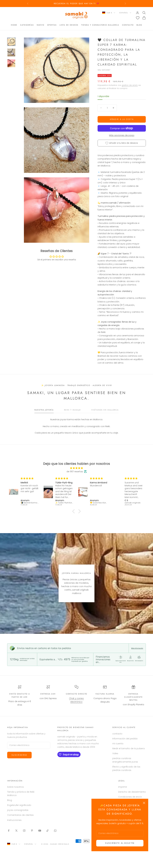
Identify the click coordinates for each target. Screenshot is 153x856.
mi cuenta (117, 743)
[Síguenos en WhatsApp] (55, 830)
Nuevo (40, 25)
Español (123, 13)
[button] (74, 511)
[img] (76, 468)
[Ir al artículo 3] (11, 63)
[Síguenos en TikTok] (47, 830)
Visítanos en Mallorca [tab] (105, 410)
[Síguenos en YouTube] (39, 830)
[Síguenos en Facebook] (8, 830)
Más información (137, 648)
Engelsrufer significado (19, 805)
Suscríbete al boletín (119, 843)
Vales (115, 753)
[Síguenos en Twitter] (16, 830)
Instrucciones (14, 820)
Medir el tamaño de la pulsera (128, 748)
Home (14, 25)
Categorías (27, 25)
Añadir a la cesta (122, 119)
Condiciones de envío (130, 796)
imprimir (122, 786)
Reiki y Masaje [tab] (72, 410)
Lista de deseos (69, 25)
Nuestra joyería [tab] (44, 410)
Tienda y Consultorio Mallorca (100, 25)
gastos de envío (130, 85)
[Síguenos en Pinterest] (31, 830)
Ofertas (51, 25)
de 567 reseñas (74, 471)
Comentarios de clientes (20, 815)
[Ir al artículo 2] (11, 52)
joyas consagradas (17, 810)
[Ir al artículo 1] (11, 42)
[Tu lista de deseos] (137, 17)
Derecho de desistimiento (132, 791)
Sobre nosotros (15, 786)
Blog (139, 25)
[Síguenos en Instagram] (24, 830)
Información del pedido (125, 738)
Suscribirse (19, 755)
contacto (127, 25)
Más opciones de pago (121, 135)
